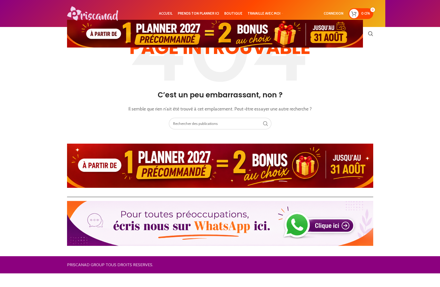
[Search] (371, 34)
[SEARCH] (266, 123)
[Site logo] (92, 13)
